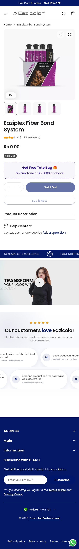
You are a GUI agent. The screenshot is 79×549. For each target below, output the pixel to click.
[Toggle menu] (6, 13)
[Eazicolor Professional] (29, 13)
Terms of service (60, 541)
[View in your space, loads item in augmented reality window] (39, 282)
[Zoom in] (39, 64)
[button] (60, 34)
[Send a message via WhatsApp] (73, 543)
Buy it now (39, 201)
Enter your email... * (20, 480)
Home (8, 24)
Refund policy (16, 541)
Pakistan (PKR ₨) (40, 509)
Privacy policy (37, 541)
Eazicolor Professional (44, 518)
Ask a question (54, 232)
